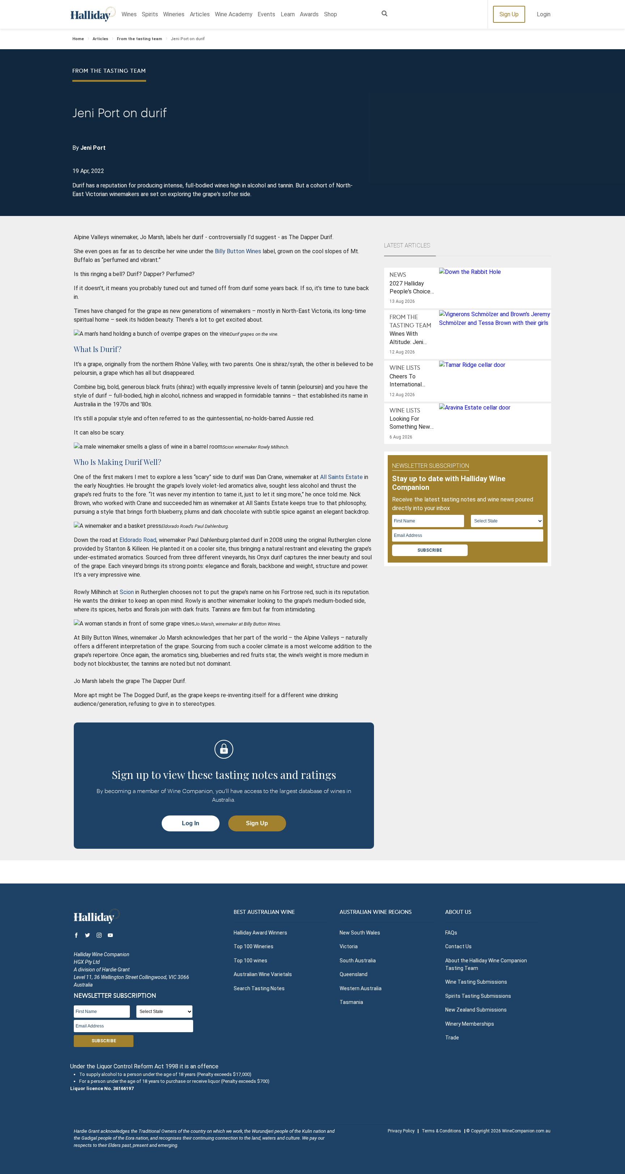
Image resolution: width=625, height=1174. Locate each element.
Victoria (349, 946)
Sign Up (509, 14)
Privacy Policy (401, 1130)
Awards (309, 14)
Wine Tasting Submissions (476, 982)
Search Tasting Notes (259, 988)
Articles (200, 14)
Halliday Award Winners (260, 933)
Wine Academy (233, 14)
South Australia (358, 960)
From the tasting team (139, 39)
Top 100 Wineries (253, 946)
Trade (452, 1038)
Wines (129, 14)
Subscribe (429, 550)
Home (78, 39)
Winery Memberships (469, 1024)
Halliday (93, 14)
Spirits (150, 14)
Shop (330, 14)
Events (266, 14)
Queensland (353, 974)
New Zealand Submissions (476, 1010)
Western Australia (361, 988)
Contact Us (458, 946)
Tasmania (351, 1002)
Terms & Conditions (441, 1130)
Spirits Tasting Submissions (478, 996)
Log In (190, 823)
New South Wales (360, 933)
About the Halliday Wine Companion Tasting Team (486, 964)
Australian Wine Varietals (263, 974)
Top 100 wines (250, 960)
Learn (288, 14)
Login (543, 14)
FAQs (451, 933)
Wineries (173, 14)
